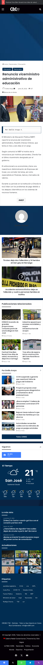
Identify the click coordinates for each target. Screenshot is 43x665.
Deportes (19, 650)
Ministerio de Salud (9, 598)
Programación (29, 650)
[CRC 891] (13, 9)
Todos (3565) (21, 437)
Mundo (11, 650)
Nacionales (13, 64)
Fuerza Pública (8, 594)
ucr (24, 602)
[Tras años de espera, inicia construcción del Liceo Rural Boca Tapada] (31, 344)
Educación (22, 64)
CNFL (34, 586)
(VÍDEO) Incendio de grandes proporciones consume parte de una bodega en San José (10, 327)
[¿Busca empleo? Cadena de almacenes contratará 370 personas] (8, 404)
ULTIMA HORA (9, 646)
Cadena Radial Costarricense (15, 639)
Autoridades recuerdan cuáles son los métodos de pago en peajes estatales (27, 425)
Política (27, 646)
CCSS (21, 586)
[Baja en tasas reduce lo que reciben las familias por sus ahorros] (8, 415)
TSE (18, 602)
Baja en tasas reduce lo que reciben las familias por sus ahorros (27, 414)
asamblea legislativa (9, 586)
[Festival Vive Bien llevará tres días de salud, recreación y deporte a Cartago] (11, 344)
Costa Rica (6, 590)
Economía (35, 646)
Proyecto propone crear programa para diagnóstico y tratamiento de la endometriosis (28, 391)
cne (27, 586)
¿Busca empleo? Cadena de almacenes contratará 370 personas (28, 403)
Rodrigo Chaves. (8, 602)
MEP (22, 200)
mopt (20, 598)
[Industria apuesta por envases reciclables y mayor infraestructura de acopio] (31, 314)
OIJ (36, 598)
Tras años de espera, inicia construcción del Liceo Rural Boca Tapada (31, 355)
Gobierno (19, 594)
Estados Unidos (28, 590)
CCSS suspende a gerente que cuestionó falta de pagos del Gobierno (27, 379)
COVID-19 (16, 590)
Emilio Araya (9, 88)
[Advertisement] (21, 36)
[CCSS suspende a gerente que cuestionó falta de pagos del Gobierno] (8, 380)
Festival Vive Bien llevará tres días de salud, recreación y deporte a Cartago (10, 355)
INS (26, 594)
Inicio (6, 64)
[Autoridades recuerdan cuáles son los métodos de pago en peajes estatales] (8, 426)
